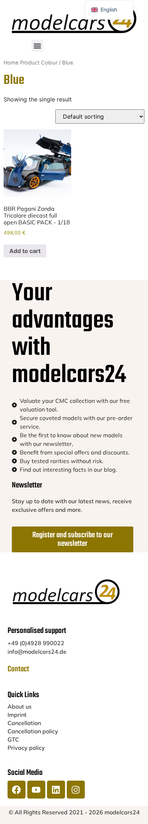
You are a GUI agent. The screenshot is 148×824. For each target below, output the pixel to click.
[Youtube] (36, 790)
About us (20, 706)
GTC (13, 739)
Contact (18, 669)
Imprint (17, 714)
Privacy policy (26, 747)
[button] (37, 46)
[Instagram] (76, 790)
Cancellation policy (33, 731)
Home (11, 62)
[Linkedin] (56, 790)
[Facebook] (17, 790)
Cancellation (24, 723)
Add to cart (25, 250)
